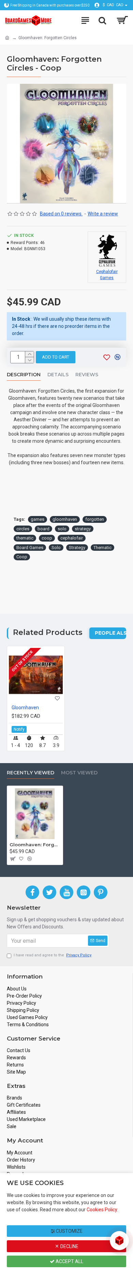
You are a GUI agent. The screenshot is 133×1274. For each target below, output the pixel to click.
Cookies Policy (102, 1209)
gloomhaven (65, 519)
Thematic (102, 547)
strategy (83, 528)
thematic (24, 538)
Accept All (69, 1261)
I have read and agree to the (52, 955)
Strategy (77, 547)
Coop (21, 556)
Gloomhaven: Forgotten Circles (35, 844)
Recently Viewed (30, 773)
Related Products (48, 632)
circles (22, 528)
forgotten (94, 519)
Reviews (86, 375)
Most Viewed (79, 773)
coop (47, 538)
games (37, 519)
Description (24, 375)
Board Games (29, 547)
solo (62, 528)
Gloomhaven (25, 707)
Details (58, 375)
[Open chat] (119, 1240)
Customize (69, 1231)
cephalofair (71, 538)
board (43, 528)
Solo (56, 547)
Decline (68, 1246)
